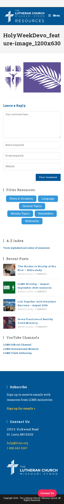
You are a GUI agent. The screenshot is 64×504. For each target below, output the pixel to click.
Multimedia (32, 221)
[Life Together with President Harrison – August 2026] (9, 305)
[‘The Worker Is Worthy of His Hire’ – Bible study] (9, 270)
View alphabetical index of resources (26, 247)
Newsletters (45, 213)
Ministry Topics (20, 213)
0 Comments (41, 274)
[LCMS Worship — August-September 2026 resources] (9, 287)
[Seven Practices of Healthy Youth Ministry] (9, 323)
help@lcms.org (17, 443)
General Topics (32, 206)
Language (48, 198)
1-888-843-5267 (17, 448)
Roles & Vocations (21, 198)
